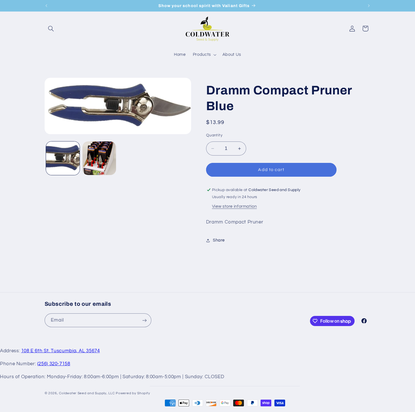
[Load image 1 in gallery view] (63, 158)
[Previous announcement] (46, 5)
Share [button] (219, 240)
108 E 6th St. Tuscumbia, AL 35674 (60, 350)
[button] (51, 28)
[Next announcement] (368, 5)
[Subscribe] (144, 320)
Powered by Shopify (133, 393)
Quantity (214, 135)
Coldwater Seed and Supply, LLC (87, 393)
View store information (234, 206)
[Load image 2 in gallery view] (99, 158)
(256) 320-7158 (53, 363)
